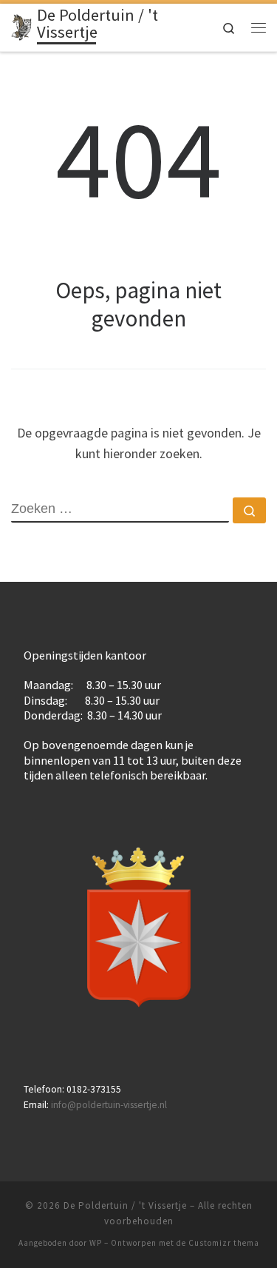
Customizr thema (223, 1243)
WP (95, 1243)
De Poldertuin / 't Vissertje (125, 1205)
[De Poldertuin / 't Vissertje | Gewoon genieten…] (21, 26)
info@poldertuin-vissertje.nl (109, 1104)
